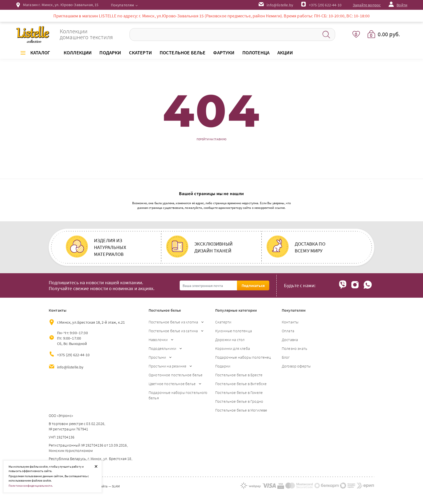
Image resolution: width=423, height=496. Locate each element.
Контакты (290, 321)
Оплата (288, 330)
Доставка (290, 339)
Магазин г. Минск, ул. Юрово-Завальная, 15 (61, 4)
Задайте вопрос (367, 4)
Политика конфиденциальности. (31, 485)
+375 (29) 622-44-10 (325, 4)
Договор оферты (296, 366)
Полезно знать (294, 348)
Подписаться (253, 285)
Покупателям (122, 4)
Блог (286, 357)
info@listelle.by (70, 367)
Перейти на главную (212, 139)
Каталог (40, 52)
